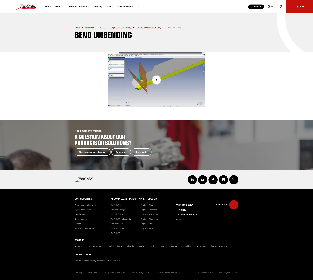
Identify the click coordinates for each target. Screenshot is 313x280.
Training (181, 210)
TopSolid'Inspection (149, 214)
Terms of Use (94, 272)
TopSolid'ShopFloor (149, 219)
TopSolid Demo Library (121, 27)
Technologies (83, 254)
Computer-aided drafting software (90, 260)
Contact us (256, 6)
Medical (164, 246)
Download (89, 27)
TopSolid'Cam (117, 214)
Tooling (78, 223)
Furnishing (152, 246)
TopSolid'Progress (149, 209)
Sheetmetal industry (219, 246)
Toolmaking (186, 246)
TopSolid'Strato (148, 223)
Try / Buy (300, 6)
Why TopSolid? (184, 205)
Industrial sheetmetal (84, 228)
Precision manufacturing (85, 205)
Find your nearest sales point (92, 152)
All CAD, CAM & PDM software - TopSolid (134, 199)
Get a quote (141, 152)
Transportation (94, 246)
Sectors (79, 240)
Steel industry (81, 219)
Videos (103, 27)
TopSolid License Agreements (168, 272)
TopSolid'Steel (117, 223)
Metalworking (200, 246)
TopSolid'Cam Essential (121, 219)
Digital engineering (83, 209)
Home (77, 27)
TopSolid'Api (116, 205)
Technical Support (187, 214)
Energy (174, 246)
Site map (78, 272)
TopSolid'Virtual (148, 228)
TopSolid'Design (118, 209)
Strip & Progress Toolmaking (148, 27)
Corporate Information (115, 272)
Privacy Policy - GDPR (140, 272)
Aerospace (79, 246)
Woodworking (80, 214)
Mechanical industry (113, 246)
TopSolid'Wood (117, 228)
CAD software (114, 260)
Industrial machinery (135, 246)
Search (138, 7)
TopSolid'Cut (116, 233)
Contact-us (121, 152)
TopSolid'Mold (147, 205)
